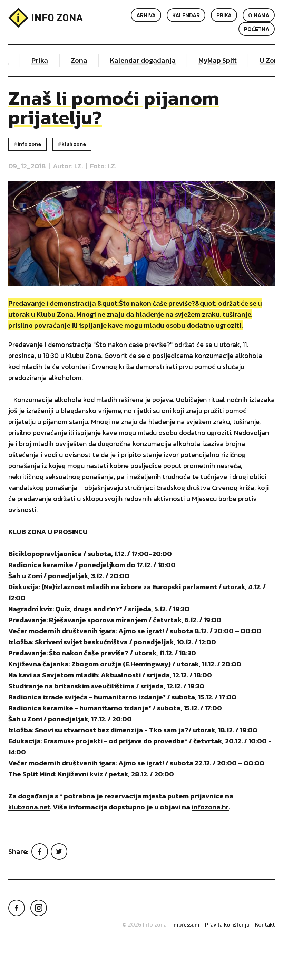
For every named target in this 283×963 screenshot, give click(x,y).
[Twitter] (59, 851)
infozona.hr (210, 807)
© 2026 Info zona (144, 924)
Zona (73, 60)
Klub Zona (73, 144)
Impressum (185, 924)
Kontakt (265, 924)
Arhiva (146, 15)
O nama (258, 15)
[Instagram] (38, 908)
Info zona (29, 144)
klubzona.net (29, 807)
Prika (224, 15)
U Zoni (264, 60)
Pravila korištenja (227, 924)
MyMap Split (212, 60)
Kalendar (186, 15)
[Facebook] (39, 851)
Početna (256, 29)
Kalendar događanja (137, 60)
